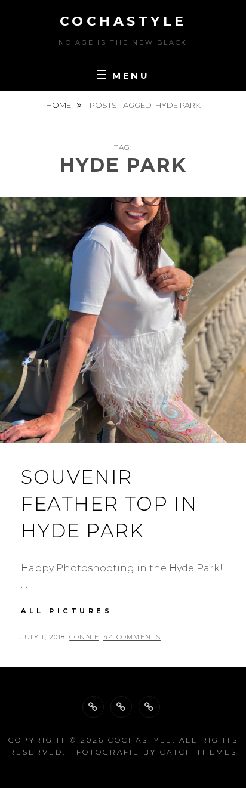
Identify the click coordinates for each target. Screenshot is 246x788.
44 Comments (132, 637)
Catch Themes (198, 751)
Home (59, 105)
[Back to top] (93, 707)
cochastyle (123, 21)
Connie (84, 637)
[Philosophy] (121, 707)
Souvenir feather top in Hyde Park (109, 503)
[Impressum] (149, 707)
